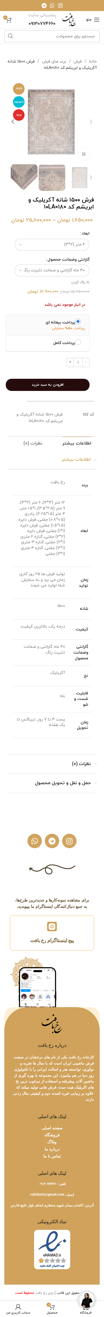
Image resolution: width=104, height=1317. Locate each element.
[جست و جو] (10, 36)
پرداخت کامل (64, 342)
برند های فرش (53, 61)
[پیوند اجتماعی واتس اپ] (52, 5)
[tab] (77, 443)
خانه (92, 61)
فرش (77, 61)
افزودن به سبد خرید (48, 384)
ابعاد (86, 233)
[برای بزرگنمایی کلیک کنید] (84, 154)
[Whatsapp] (34, 841)
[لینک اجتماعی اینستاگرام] (60, 5)
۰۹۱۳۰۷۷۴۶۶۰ (47, 1184)
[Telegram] (52, 841)
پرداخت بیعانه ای (60, 322)
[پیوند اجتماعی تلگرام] (44, 5)
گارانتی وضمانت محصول (68, 259)
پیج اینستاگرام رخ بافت (52, 940)
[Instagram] (69, 841)
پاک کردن (78, 282)
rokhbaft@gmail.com (47, 1194)
